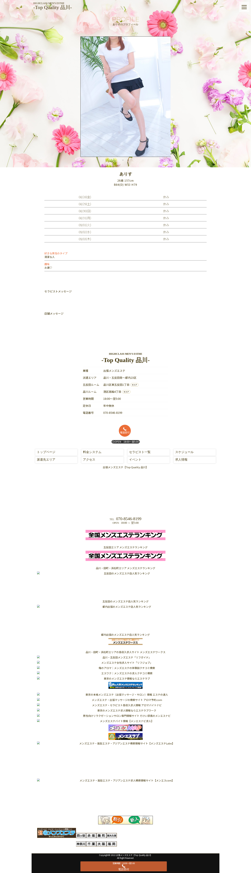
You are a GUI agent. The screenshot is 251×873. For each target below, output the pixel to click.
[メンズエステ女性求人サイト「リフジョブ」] (125, 662)
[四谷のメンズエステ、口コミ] (81, 835)
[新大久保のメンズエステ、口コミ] (112, 835)
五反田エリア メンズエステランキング (125, 547)
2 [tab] (128, 160)
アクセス (89, 459)
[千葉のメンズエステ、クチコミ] (91, 844)
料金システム (92, 452)
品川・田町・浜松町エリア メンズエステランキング (125, 568)
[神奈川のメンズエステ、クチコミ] (81, 844)
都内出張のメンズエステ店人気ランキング (125, 634)
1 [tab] (123, 160)
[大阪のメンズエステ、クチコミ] (101, 844)
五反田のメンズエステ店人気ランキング (125, 601)
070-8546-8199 (112, 413)
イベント (135, 459)
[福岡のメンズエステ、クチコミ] (112, 844)
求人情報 (181, 459)
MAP (135, 384)
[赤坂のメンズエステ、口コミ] (91, 835)
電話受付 (125, 432)
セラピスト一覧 (140, 452)
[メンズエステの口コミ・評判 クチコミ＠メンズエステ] (56, 833)
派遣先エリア (46, 459)
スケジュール (184, 452)
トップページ (46, 452)
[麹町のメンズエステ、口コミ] (101, 835)
